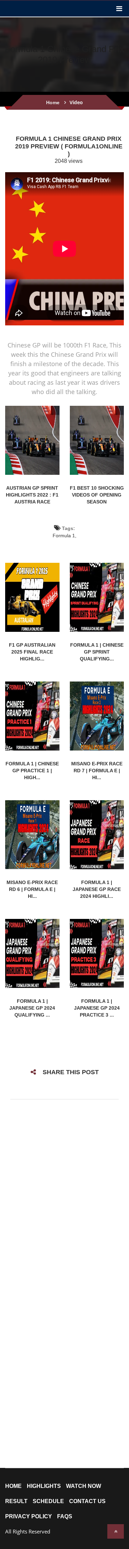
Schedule (48, 1501)
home (13, 1486)
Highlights (44, 1486)
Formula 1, (64, 535)
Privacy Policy (28, 1516)
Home (53, 102)
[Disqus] (64, 1196)
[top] (115, 1531)
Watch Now (83, 1486)
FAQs (64, 1516)
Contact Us (87, 1501)
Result (16, 1501)
